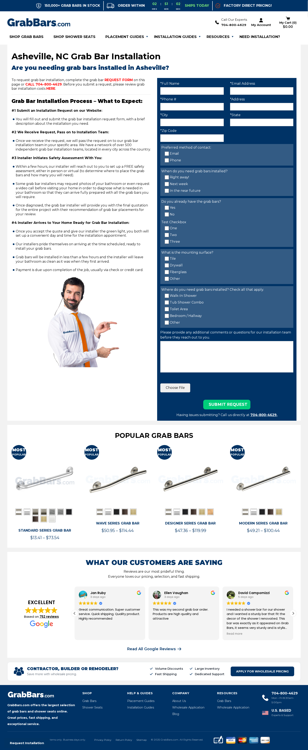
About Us (179, 701)
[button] (293, 613)
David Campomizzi (254, 593)
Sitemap (141, 739)
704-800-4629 (233, 25)
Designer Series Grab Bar (190, 523)
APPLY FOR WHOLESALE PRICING (262, 671)
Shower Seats (92, 707)
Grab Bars (89, 701)
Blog (175, 714)
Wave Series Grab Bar (117, 523)
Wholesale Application (188, 707)
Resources (218, 37)
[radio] (19, 512)
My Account (261, 25)
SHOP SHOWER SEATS (74, 37)
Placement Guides (124, 37)
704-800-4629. (263, 415)
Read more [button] (234, 634)
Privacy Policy (102, 739)
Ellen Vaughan (176, 593)
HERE (50, 89)
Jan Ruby (98, 593)
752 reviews (49, 616)
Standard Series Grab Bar (44, 530)
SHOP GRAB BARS (26, 37)
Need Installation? (259, 37)
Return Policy (124, 739)
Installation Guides (175, 37)
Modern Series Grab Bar (263, 523)
